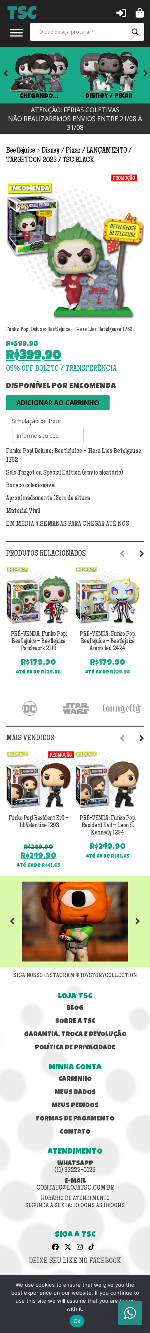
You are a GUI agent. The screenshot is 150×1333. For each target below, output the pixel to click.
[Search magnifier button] (135, 32)
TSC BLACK (78, 161)
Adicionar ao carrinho (57, 402)
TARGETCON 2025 (32, 161)
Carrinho (75, 1079)
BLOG (75, 1008)
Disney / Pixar (109, 96)
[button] (121, 12)
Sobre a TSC (75, 1021)
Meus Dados (75, 1092)
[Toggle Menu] (16, 32)
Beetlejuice (21, 151)
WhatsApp (75, 1167)
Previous (18, 922)
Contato (75, 1132)
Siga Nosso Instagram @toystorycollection (75, 976)
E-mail (75, 1185)
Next (140, 75)
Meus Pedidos (75, 1106)
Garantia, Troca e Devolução (75, 1034)
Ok (77, 1321)
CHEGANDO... (38, 96)
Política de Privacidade (75, 1048)
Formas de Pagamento (75, 1119)
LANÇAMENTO (107, 151)
